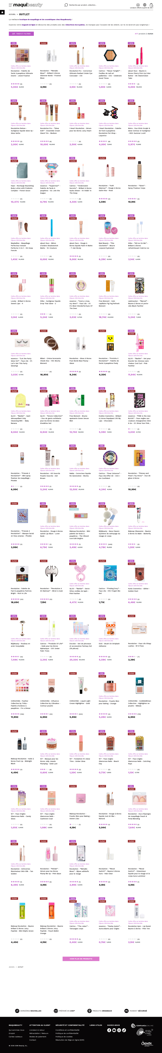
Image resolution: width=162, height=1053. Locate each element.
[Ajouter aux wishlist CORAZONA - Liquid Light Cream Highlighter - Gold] (81, 674)
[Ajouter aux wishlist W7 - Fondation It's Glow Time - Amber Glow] (81, 731)
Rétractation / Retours (38, 1033)
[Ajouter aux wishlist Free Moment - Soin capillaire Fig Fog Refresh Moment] (110, 274)
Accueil (12, 14)
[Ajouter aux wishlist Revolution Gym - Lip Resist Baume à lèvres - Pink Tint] (139, 899)
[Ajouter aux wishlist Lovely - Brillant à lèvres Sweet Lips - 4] (22, 274)
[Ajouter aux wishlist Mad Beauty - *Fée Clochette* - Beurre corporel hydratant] (110, 216)
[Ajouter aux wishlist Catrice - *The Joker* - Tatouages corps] (81, 899)
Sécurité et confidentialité (70, 1025)
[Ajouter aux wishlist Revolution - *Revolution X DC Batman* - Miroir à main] (51, 561)
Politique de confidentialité (67, 1033)
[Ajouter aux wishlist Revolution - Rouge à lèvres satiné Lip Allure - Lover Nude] (51, 504)
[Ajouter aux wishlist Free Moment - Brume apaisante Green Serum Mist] (81, 389)
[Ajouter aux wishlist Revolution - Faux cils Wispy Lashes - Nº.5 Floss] (139, 616)
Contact (32, 1040)
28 (53, 756)
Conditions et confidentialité (67, 1030)
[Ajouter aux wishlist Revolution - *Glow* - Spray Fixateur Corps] (139, 158)
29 (53, 528)
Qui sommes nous (16, 1030)
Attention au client (39, 1025)
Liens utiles (96, 1025)
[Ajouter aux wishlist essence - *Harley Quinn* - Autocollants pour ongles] (110, 899)
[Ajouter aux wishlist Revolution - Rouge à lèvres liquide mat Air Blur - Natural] (110, 786)
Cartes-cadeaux (15, 1037)
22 (17, 68)
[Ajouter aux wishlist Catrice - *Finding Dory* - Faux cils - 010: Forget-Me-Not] (110, 561)
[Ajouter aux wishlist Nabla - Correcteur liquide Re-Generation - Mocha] (81, 446)
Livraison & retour (37, 1030)
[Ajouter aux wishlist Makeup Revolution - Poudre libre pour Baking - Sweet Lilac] (81, 786)
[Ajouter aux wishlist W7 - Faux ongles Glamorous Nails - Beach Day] (110, 731)
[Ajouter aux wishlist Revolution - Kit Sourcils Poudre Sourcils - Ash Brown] (51, 446)
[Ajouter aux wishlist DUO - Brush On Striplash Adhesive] (110, 616)
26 (23, 68)
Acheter (22, 91)
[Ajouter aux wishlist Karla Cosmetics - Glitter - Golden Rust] (139, 561)
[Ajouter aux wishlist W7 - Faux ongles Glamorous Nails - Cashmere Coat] (51, 786)
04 (20, 68)
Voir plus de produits (81, 959)
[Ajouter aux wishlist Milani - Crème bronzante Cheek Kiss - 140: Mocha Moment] (51, 331)
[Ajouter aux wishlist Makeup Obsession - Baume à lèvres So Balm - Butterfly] (139, 504)
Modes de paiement (37, 1037)
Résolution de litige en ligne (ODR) (70, 1040)
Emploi (12, 1033)
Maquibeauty (15, 1025)
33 (23, 298)
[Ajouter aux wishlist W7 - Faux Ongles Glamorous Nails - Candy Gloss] (22, 786)
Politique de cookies (64, 1037)
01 (11, 68)
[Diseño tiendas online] (147, 1043)
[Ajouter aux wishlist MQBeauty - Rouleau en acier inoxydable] (22, 616)
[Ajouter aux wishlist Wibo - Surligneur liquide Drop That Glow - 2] (51, 274)
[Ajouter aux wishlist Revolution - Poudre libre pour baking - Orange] (110, 674)
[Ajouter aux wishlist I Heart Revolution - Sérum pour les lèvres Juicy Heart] (81, 101)
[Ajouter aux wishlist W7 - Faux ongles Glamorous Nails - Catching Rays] (139, 731)
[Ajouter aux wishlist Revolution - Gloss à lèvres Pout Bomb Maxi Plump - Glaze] (81, 331)
